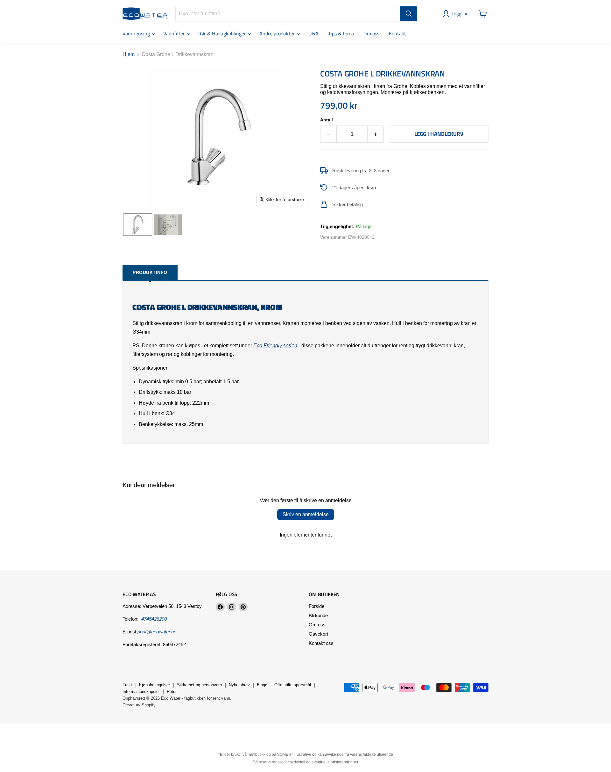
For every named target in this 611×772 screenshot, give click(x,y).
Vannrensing (137, 33)
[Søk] (408, 13)
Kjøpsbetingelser (154, 684)
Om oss (371, 33)
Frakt (127, 684)
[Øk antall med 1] (376, 134)
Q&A (313, 33)
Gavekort (318, 634)
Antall (326, 119)
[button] (457, 14)
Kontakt (397, 33)
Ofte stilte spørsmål (292, 684)
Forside (316, 606)
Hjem (129, 54)
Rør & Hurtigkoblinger (222, 33)
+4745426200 (152, 619)
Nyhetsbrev (239, 684)
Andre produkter (277, 33)
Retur (172, 691)
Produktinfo (150, 272)
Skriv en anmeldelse (306, 514)
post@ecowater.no (156, 631)
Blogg (262, 684)
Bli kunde (318, 615)
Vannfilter (174, 33)
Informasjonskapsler (141, 691)
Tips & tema (341, 33)
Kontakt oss (321, 643)
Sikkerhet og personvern (199, 684)
